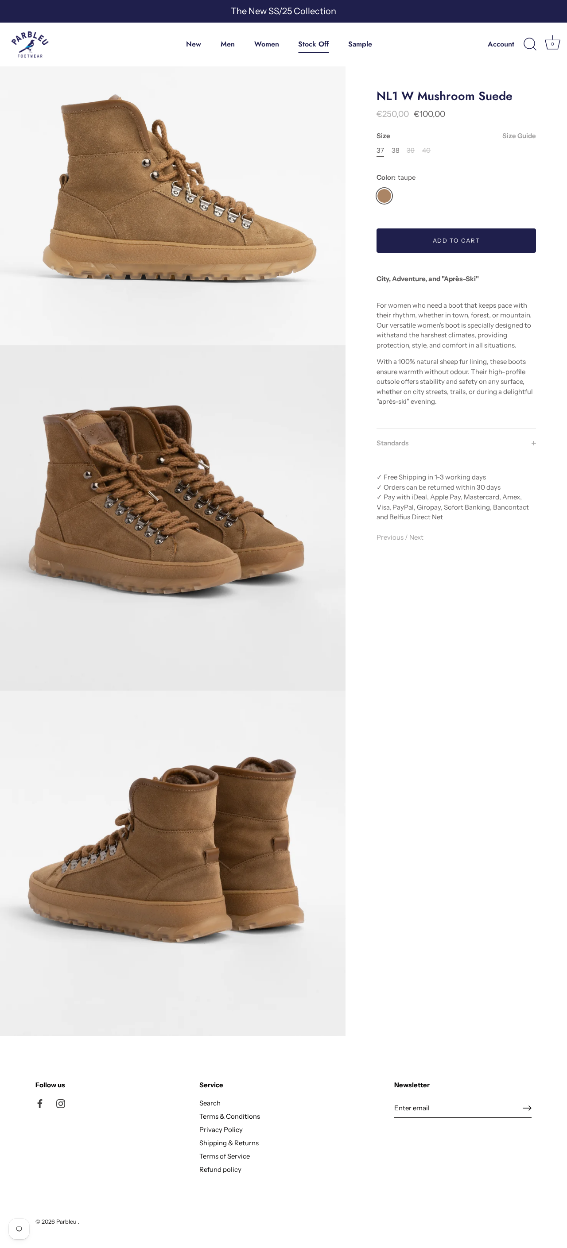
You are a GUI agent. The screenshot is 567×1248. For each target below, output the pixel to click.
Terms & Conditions (229, 1116)
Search (210, 1103)
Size (456, 136)
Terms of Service (224, 1156)
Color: (396, 178)
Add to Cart (456, 240)
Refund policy (220, 1169)
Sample (360, 44)
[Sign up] (527, 1108)
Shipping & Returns (229, 1143)
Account (501, 44)
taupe (384, 196)
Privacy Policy (221, 1129)
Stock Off (313, 44)
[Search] (530, 44)
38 (396, 151)
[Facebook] (39, 1103)
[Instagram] (60, 1103)
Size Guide (519, 135)
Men (228, 44)
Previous (391, 537)
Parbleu (67, 1221)
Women (266, 44)
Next (416, 537)
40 (426, 151)
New (193, 44)
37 (380, 151)
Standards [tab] (392, 442)
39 (411, 151)
